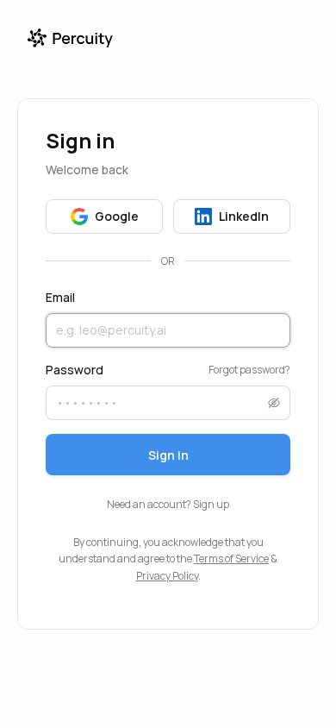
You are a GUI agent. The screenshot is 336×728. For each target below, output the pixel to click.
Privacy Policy (167, 575)
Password (74, 369)
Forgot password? (249, 370)
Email (60, 297)
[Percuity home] (70, 38)
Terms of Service (231, 558)
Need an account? (168, 504)
